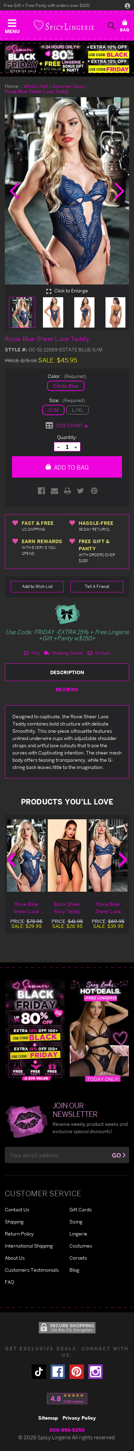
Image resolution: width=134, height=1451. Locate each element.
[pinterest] (76, 1371)
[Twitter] (80, 490)
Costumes (80, 1246)
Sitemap (48, 1418)
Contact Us (17, 1209)
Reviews (67, 689)
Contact (102, 653)
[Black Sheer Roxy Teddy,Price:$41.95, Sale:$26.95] (67, 855)
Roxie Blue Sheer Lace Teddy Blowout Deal (26, 908)
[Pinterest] (94, 490)
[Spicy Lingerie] (63, 25)
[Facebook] (41, 490)
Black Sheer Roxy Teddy (67, 907)
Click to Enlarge (70, 290)
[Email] (54, 490)
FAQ (35, 653)
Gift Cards (80, 1209)
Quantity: (67, 437)
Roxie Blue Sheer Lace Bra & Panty (108, 908)
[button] (12, 25)
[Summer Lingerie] (99, 1030)
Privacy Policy (79, 1418)
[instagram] (95, 1371)
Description (67, 672)
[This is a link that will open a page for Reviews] (67, 1398)
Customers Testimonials (32, 1270)
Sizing (75, 1221)
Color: (67, 376)
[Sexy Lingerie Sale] (67, 58)
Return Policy (19, 1234)
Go (116, 1155)
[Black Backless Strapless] (35, 1030)
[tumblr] (39, 1371)
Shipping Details (67, 653)
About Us (15, 1258)
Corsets (78, 1258)
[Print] (67, 490)
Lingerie (78, 1234)
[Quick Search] (111, 25)
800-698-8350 (67, 1430)
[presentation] (14, 191)
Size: (67, 400)
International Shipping (29, 1246)
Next (123, 860)
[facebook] (58, 1371)
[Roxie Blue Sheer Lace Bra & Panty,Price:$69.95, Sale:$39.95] (108, 855)
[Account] (127, 5)
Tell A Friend (97, 586)
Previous (11, 860)
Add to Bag (71, 467)
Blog (74, 1270)
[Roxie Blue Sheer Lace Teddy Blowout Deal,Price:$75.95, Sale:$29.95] (26, 855)
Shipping (14, 1221)
